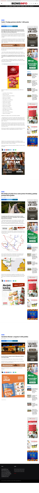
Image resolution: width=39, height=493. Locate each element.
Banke (6, 473)
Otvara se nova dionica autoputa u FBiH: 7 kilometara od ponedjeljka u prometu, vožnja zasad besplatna (15, 0)
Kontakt (15, 473)
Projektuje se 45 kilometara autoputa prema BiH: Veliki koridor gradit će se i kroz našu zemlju (34, 83)
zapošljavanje (4, 476)
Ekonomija (3, 191)
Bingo (7, 469)
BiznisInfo (5, 197)
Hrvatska (7, 476)
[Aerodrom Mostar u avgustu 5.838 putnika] (13, 349)
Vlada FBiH (9, 473)
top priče (6, 475)
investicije (8, 472)
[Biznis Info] (19, 3)
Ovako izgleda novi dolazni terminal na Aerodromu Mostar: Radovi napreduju (35, 75)
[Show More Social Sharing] (18, 26)
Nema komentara (12, 197)
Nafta (5, 472)
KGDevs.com (19, 480)
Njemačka (8, 470)
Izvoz (8, 475)
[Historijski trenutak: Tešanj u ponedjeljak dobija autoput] (29, 89)
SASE (4, 473)
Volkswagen (3, 472)
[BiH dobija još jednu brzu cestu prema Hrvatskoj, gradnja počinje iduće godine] (13, 207)
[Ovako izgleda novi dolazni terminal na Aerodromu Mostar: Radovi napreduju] (29, 74)
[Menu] (1, 3)
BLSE (2, 473)
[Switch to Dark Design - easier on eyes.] (37, 0)
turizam (3, 475)
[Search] (36, 1)
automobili (4, 469)
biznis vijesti (4, 470)
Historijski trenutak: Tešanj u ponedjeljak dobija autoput (34, 90)
